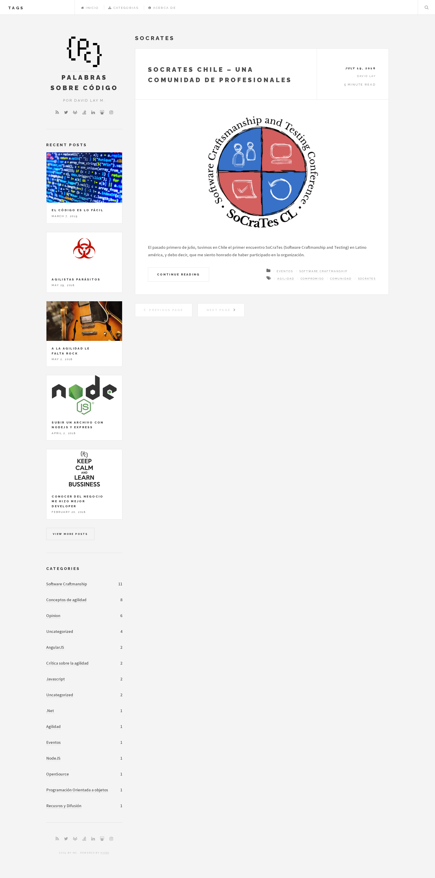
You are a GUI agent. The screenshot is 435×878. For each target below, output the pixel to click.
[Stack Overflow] (84, 112)
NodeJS (53, 758)
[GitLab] (75, 112)
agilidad (285, 278)
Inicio (92, 8)
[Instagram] (111, 112)
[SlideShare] (102, 112)
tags (16, 8)
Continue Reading (178, 274)
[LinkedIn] (93, 112)
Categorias (126, 8)
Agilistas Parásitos (76, 279)
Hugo (105, 853)
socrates (367, 278)
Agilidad (53, 726)
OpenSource (57, 774)
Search (426, 7)
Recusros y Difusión (63, 805)
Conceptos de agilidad (66, 599)
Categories (63, 568)
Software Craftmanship (323, 271)
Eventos (285, 271)
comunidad (341, 278)
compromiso (312, 278)
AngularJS (55, 647)
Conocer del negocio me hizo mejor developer (77, 501)
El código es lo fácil (77, 210)
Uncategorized (59, 694)
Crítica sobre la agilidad (67, 663)
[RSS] (57, 112)
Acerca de (164, 8)
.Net (50, 710)
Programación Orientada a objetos (77, 789)
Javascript (55, 679)
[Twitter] (66, 112)
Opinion (53, 615)
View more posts (70, 534)
